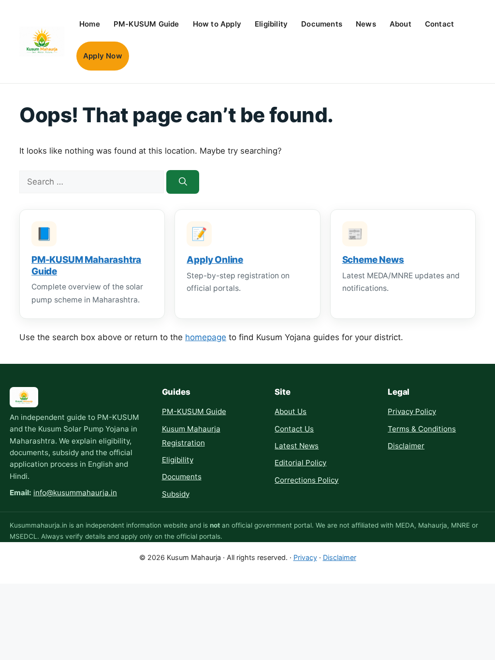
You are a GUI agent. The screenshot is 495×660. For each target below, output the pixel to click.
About (400, 24)
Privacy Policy (412, 411)
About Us (290, 411)
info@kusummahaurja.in (75, 492)
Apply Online (215, 259)
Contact (439, 24)
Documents (321, 24)
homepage (205, 337)
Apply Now (102, 55)
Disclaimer (406, 445)
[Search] (182, 182)
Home (89, 24)
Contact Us (294, 428)
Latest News (297, 445)
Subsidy (175, 494)
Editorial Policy (300, 462)
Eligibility (271, 24)
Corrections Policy (306, 480)
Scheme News (373, 259)
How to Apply (217, 24)
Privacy (305, 557)
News (366, 24)
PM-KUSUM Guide (146, 24)
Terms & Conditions (422, 428)
